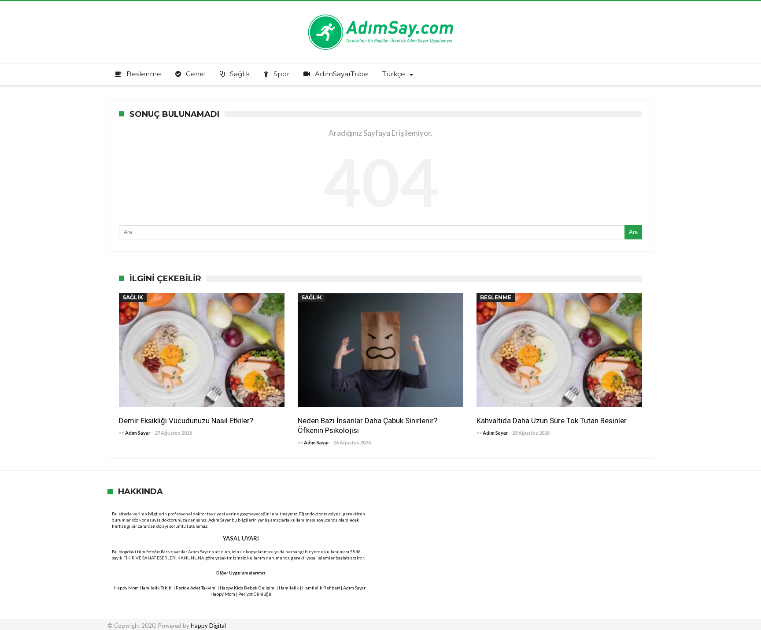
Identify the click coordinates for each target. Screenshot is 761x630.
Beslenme (495, 297)
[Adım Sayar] (380, 14)
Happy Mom (223, 593)
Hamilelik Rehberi (321, 587)
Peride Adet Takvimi (196, 587)
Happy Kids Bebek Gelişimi (248, 587)
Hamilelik (289, 587)
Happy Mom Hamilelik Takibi (143, 587)
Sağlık (132, 297)
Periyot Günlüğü (254, 593)
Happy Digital (208, 625)
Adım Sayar (138, 433)
